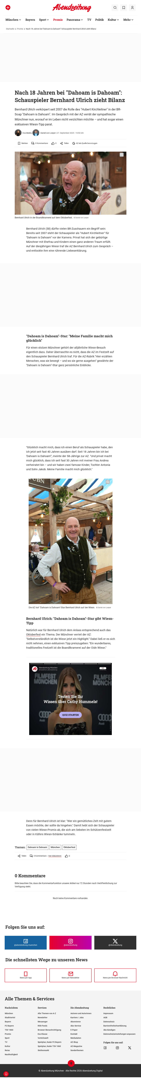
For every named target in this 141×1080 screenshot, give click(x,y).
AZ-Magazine (76, 1046)
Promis (58, 19)
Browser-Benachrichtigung (49, 1030)
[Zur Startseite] (72, 11)
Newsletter (42, 1017)
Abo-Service (75, 1026)
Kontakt (73, 1034)
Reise (7, 1050)
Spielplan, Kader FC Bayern (49, 1042)
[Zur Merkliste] (123, 7)
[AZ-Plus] (8, 7)
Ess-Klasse (42, 1034)
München (12, 19)
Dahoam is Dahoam (37, 847)
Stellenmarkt (43, 1050)
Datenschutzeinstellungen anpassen (119, 1034)
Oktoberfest (33, 634)
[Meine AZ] (132, 7)
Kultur (112, 19)
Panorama (73, 19)
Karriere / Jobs (77, 1017)
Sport (42, 19)
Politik (99, 19)
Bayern (30, 19)
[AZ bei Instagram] (117, 1048)
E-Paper (74, 1030)
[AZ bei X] (129, 1048)
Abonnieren (75, 1022)
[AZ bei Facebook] (105, 1048)
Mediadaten (75, 1038)
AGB (105, 1017)
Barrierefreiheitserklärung (114, 1026)
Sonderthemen (76, 1050)
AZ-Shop (74, 1042)
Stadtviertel (10, 1017)
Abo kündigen (109, 1030)
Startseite (10, 29)
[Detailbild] (122, 154)
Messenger (43, 1022)
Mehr (127, 19)
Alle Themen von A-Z (47, 1013)
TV (89, 19)
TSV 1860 (9, 1030)
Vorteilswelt (43, 1038)
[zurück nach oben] (71, 1065)
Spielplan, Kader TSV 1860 (49, 1046)
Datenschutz (108, 1022)
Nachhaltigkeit (11, 1054)
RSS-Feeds (42, 1026)
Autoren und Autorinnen (80, 1013)
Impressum (108, 1013)
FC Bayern (9, 1026)
